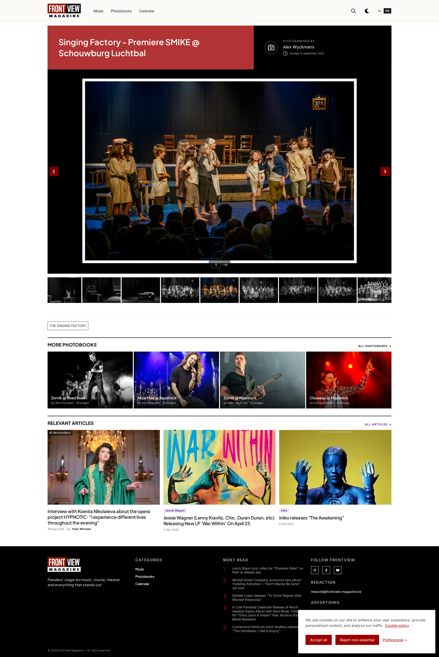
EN (387, 11)
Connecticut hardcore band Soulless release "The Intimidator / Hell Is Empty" (265, 629)
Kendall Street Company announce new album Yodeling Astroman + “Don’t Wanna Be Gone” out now (266, 584)
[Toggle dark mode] (367, 11)
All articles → (378, 424)
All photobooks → (374, 346)
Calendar (142, 584)
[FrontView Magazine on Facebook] (326, 570)
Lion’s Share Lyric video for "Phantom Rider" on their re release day (267, 570)
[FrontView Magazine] (64, 564)
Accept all (318, 640)
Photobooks (144, 576)
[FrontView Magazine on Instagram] (315, 570)
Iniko (284, 510)
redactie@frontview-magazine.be (336, 591)
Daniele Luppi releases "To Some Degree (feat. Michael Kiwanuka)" (267, 597)
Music (139, 569)
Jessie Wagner (175, 510)
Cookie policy (397, 625)
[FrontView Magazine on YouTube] (338, 570)
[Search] (353, 11)
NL (380, 11)
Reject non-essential (357, 640)
